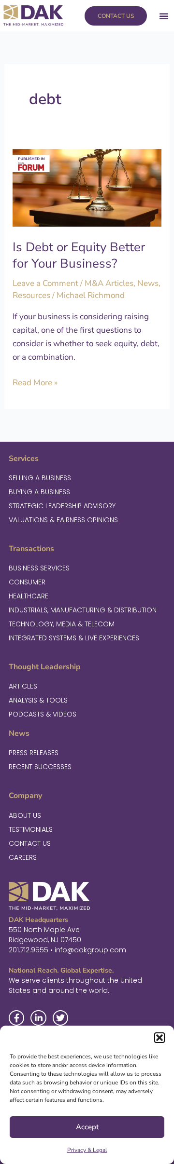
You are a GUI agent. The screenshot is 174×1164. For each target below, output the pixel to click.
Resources (31, 295)
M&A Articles (109, 283)
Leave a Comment (45, 283)
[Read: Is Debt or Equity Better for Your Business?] (87, 187)
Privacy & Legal (87, 1150)
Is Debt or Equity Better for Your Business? (79, 255)
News (148, 283)
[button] (159, 1037)
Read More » (35, 382)
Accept (87, 1127)
